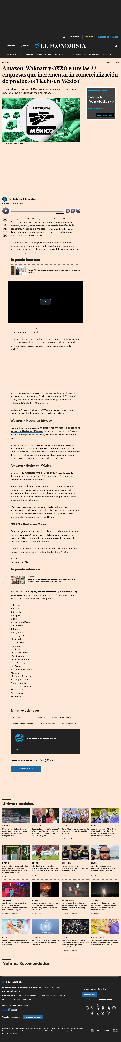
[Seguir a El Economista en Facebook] (86, 1008)
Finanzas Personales (98, 937)
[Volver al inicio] (38, 982)
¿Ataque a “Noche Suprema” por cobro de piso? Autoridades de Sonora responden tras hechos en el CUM (45, 906)
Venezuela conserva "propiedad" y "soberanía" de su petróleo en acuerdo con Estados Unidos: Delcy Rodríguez (45, 832)
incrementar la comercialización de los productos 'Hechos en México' (43, 227)
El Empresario (37, 987)
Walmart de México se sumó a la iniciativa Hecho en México (45, 429)
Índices (103, 55)
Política (65, 826)
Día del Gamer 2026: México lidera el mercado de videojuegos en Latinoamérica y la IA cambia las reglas (15, 906)
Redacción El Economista (24, 199)
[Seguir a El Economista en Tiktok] (108, 1012)
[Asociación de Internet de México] (116, 1031)
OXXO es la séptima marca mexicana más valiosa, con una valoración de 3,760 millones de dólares (52, 580)
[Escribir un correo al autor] (16, 749)
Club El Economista (52, 987)
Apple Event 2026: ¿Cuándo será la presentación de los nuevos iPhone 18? (45, 942)
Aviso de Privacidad (23, 995)
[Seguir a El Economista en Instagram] (114, 1008)
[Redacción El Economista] (4, 199)
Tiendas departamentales (23, 723)
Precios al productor (47, 723)
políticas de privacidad (105, 999)
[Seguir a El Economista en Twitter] (92, 1008)
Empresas (5, 62)
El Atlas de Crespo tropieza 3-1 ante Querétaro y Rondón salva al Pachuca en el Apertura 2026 (45, 868)
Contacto (61, 995)
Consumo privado (69, 723)
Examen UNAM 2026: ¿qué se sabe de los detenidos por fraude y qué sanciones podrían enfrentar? (75, 943)
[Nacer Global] (9, 1010)
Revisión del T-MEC (61, 55)
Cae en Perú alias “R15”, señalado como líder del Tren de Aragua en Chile (75, 868)
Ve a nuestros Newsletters (95, 108)
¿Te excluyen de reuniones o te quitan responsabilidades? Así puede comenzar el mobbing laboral (74, 906)
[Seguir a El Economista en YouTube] (103, 1008)
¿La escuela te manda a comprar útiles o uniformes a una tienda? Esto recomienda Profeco (104, 942)
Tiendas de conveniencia (61, 717)
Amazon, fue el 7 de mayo (40, 472)
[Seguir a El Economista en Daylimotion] (92, 1012)
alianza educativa (79, 55)
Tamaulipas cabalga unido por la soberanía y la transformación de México (75, 831)
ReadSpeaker (60, 213)
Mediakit (17, 991)
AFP (6, 839)
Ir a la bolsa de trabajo (32, 1017)
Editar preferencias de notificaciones (17, 999)
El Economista (24, 987)
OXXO (28, 717)
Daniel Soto (97, 839)
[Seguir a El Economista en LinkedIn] (97, 1008)
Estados (94, 826)
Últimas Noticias (13, 55)
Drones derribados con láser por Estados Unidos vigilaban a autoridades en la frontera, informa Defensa (104, 906)
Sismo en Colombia (43, 55)
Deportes (5, 863)
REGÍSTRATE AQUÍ (104, 115)
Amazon (41, 717)
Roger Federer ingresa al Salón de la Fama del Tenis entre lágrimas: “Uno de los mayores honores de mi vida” (15, 869)
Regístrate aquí (89, 994)
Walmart (16, 717)
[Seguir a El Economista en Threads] (103, 1012)
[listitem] (5, 210)
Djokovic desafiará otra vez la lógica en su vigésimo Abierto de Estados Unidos (16, 942)
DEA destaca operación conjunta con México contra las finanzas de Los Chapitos (104, 868)
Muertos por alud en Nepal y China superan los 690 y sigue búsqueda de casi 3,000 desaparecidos (15, 832)
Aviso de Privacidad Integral (44, 995)
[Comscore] (100, 1031)
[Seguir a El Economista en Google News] (97, 1012)
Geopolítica (6, 826)
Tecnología (6, 900)
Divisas (112, 55)
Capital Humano (68, 900)
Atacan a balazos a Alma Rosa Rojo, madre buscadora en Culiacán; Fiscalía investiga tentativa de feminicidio (103, 832)
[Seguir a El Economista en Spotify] (108, 1008)
